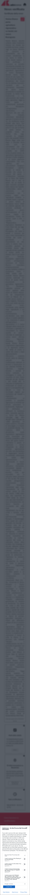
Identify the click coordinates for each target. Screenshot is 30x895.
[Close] (27, 828)
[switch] (24, 859)
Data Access (15, 892)
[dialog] (15, 860)
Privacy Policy (23, 892)
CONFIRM (9, 886)
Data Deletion (6, 892)
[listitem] (15, 855)
